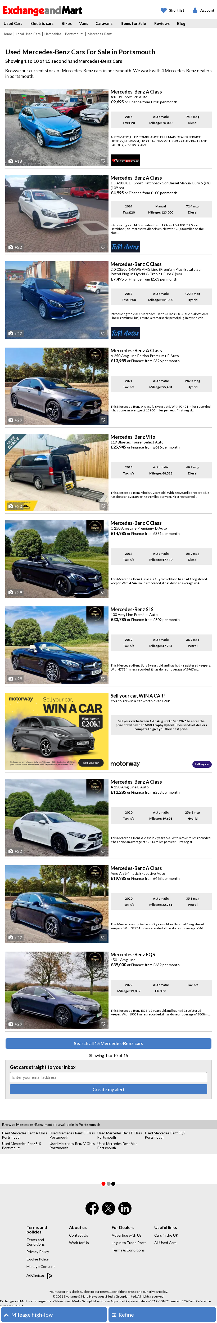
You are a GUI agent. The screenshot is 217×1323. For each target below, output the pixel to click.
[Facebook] (92, 1212)
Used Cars (13, 23)
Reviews (162, 23)
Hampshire (52, 34)
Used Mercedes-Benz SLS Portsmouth (21, 1146)
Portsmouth (74, 34)
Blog (181, 23)
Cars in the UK (166, 1235)
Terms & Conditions (128, 1250)
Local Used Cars (28, 34)
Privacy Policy (37, 1251)
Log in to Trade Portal (129, 1242)
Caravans (104, 23)
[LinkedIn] (125, 1212)
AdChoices (36, 1275)
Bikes (67, 23)
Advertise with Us (127, 1235)
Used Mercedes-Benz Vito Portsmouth (117, 1146)
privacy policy (157, 1292)
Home (7, 34)
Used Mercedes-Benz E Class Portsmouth (119, 1135)
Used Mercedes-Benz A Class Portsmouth (24, 1135)
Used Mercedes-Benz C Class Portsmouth (72, 1135)
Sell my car (202, 764)
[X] (108, 1213)
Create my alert (109, 1089)
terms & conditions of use (118, 1292)
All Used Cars (165, 1242)
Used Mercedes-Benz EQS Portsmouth (165, 1135)
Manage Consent (40, 1266)
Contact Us (78, 1235)
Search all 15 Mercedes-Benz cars (108, 1043)
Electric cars (41, 23)
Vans (83, 23)
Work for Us (79, 1242)
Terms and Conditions (35, 1241)
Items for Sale (133, 23)
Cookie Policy (37, 1259)
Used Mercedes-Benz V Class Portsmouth (72, 1146)
